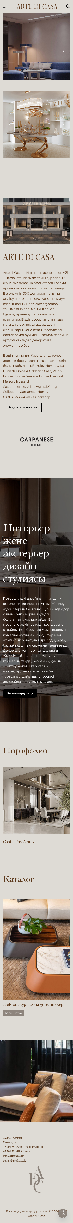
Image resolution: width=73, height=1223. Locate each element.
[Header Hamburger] (5, 6)
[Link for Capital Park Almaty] (36, 800)
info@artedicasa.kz (13, 1155)
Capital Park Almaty (18, 842)
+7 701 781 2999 (12, 1146)
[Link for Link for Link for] (36, 46)
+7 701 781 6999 (12, 1151)
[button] (9, 51)
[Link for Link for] (36, 124)
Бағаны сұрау (35, 1012)
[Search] (68, 6)
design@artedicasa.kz (14, 1160)
